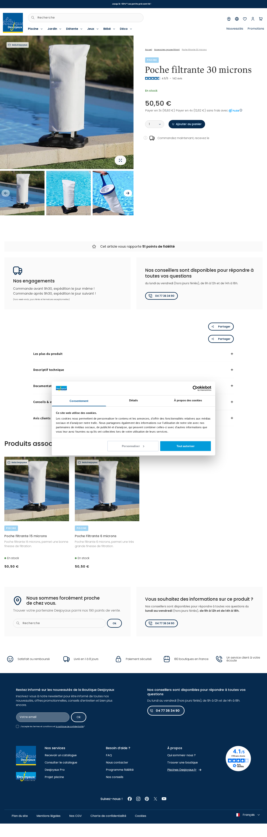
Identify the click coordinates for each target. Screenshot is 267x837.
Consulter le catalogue (61, 762)
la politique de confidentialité (70, 726)
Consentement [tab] (79, 400)
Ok (114, 623)
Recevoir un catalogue (61, 755)
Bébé (107, 29)
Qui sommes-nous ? (181, 755)
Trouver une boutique (182, 762)
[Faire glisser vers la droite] (128, 193)
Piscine (33, 29)
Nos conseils (114, 777)
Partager (224, 326)
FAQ (109, 755)
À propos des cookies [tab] (188, 400)
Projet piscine (54, 777)
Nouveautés (234, 29)
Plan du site (20, 816)
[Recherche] (33, 18)
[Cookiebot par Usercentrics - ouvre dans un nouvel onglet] (195, 388)
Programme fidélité (120, 770)
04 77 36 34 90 (164, 296)
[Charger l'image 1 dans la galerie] (22, 193)
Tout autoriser (186, 445)
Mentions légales (48, 816)
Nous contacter (117, 762)
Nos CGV (75, 816)
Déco (124, 29)
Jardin (52, 29)
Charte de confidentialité (108, 816)
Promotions (256, 29)
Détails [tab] (133, 400)
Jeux (90, 29)
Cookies (140, 816)
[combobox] (85, 18)
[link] (130, 799)
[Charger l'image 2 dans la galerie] (68, 193)
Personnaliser (131, 445)
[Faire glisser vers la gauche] (5, 193)
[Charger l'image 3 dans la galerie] (115, 193)
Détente (72, 29)
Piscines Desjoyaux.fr (182, 770)
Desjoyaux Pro (55, 770)
